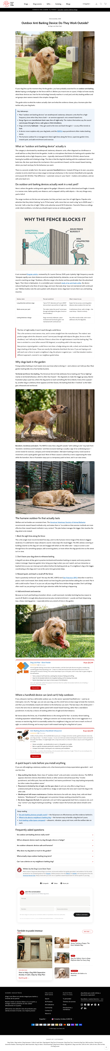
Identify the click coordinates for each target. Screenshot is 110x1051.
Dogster (48, 873)
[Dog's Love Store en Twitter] (92, 1005)
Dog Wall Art (68, 1044)
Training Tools (98, 1042)
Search (47, 999)
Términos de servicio (69, 1001)
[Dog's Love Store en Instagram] (82, 1005)
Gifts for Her (93, 1044)
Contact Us (48, 1010)
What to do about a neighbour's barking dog (35, 817)
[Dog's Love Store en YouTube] (88, 1005)
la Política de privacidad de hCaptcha (46, 918)
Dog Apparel (46, 1042)
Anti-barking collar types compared (32, 820)
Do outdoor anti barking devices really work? (33, 835)
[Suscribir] (102, 999)
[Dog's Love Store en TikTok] (82, 1008)
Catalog (58, 4)
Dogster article (32, 274)
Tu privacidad (67, 999)
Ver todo (87, 931)
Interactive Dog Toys (79, 1042)
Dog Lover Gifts (77, 1044)
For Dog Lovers (55, 1046)
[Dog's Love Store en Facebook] (85, 1005)
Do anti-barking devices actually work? (33, 815)
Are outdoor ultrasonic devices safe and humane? (35, 845)
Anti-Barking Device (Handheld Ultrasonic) (46, 731)
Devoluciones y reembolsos (67, 1008)
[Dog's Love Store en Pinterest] (95, 1005)
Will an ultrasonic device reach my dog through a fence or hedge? (41, 840)
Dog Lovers (37, 4)
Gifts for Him (85, 1044)
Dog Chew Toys (68, 1042)
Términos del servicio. (59, 918)
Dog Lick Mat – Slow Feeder (40, 663)
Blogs (68, 4)
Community (48, 1007)
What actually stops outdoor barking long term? (34, 856)
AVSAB (74, 873)
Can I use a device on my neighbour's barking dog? (35, 861)
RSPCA (59, 131)
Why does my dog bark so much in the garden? (34, 851)
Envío (64, 1004)
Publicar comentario (82, 914)
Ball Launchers (90, 1042)
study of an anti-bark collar (71, 283)
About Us (48, 1013)
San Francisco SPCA (70, 578)
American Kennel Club (29, 875)
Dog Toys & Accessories (57, 1042)
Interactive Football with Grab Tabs (21, 1044)
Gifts (49, 4)
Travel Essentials (48, 1044)
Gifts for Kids (101, 1044)
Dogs (26, 4)
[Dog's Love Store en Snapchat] (99, 1005)
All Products (49, 1001)
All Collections (49, 1004)
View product (35, 688)
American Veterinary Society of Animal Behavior (68, 522)
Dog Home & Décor (58, 1044)
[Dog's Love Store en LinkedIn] (85, 1008)
